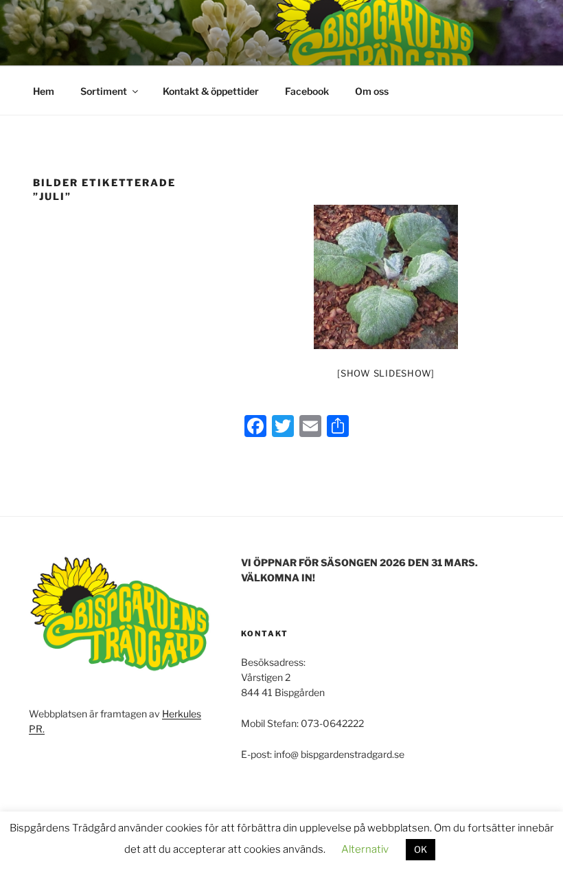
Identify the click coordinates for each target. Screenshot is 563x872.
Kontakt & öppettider (211, 91)
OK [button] (420, 849)
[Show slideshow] (386, 373)
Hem (43, 91)
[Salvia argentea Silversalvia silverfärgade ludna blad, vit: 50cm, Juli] (386, 277)
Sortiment (103, 91)
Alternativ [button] (365, 849)
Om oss (372, 91)
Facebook (307, 91)
